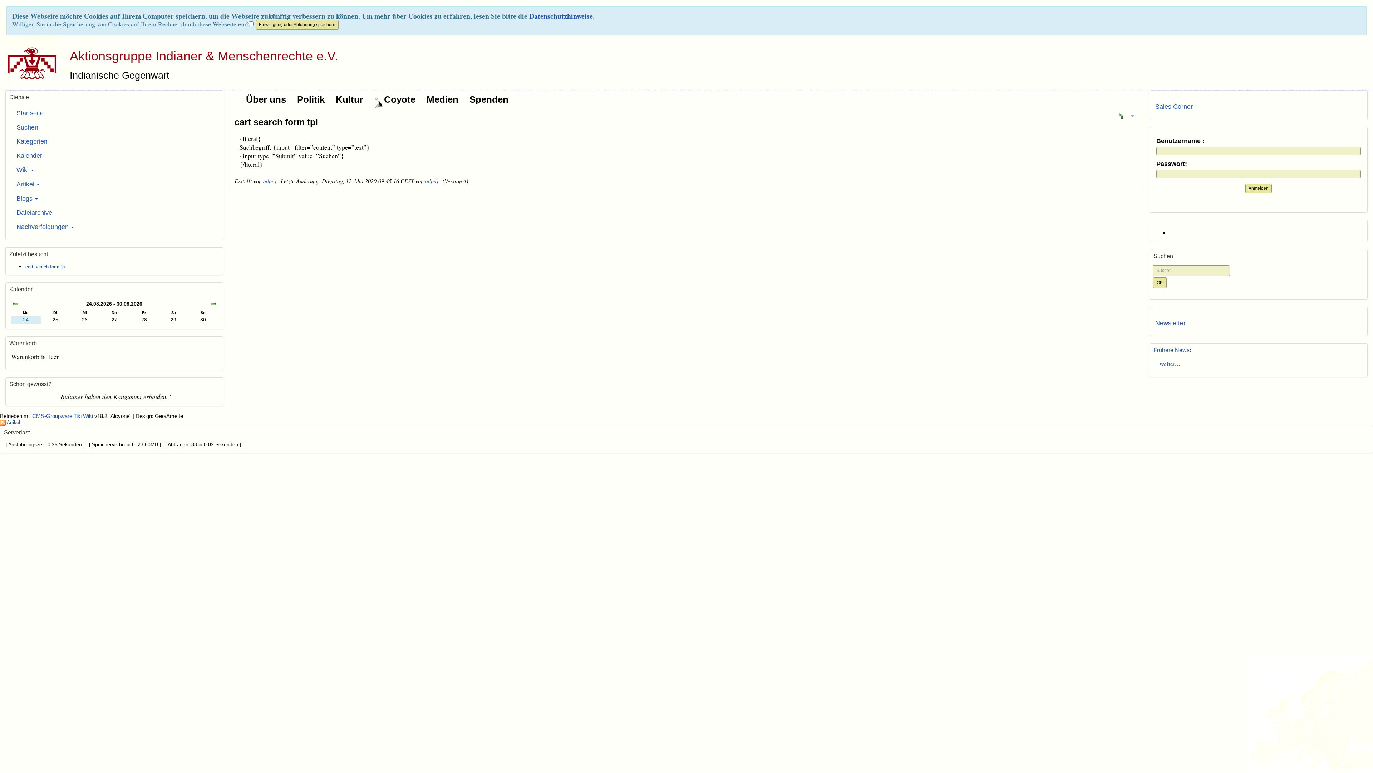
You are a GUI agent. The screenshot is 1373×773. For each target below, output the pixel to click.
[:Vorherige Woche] (15, 304)
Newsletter (1170, 323)
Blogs (25, 198)
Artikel (26, 184)
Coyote (399, 99)
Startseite (30, 113)
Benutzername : (1180, 141)
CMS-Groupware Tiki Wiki (63, 416)
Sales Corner (1174, 106)
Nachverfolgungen (43, 226)
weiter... (1167, 363)
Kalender (29, 155)
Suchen (27, 127)
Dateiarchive (34, 212)
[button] (1120, 115)
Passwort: (1171, 164)
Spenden (488, 99)
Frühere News (1171, 350)
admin (270, 181)
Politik (311, 99)
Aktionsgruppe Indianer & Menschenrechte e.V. (204, 56)
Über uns (266, 99)
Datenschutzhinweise (561, 16)
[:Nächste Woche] (213, 304)
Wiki (23, 170)
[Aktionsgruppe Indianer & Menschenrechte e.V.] (29, 63)
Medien (442, 99)
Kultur (349, 99)
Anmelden (1259, 188)
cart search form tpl (276, 122)
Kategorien (32, 141)
